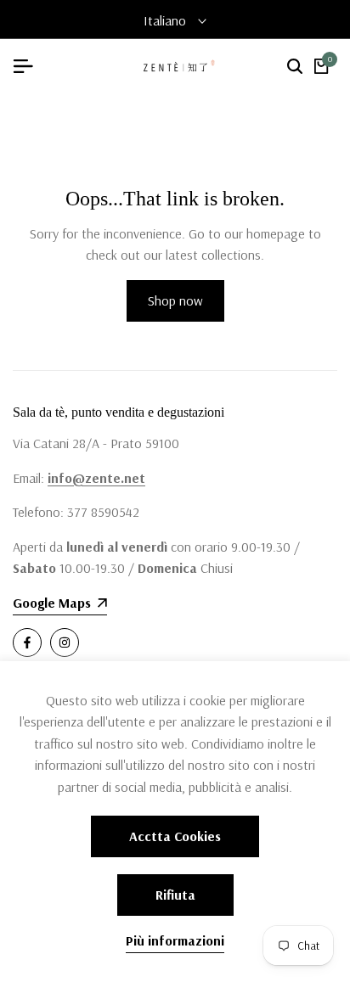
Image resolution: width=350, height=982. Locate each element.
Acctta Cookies (175, 836)
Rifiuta (175, 894)
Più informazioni (175, 941)
